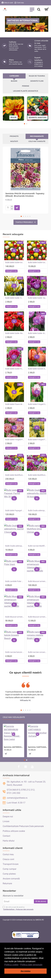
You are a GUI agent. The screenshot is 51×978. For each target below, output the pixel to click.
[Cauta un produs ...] (38, 9)
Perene (25, 86)
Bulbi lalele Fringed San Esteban (37, 404)
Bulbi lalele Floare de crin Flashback (14, 404)
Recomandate (37, 136)
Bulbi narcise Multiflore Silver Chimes (37, 546)
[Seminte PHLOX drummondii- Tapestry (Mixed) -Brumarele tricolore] (25, 169)
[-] (11, 209)
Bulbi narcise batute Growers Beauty (14, 652)
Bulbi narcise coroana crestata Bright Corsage (37, 652)
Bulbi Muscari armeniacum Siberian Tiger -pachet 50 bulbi (14, 617)
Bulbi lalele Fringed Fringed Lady (37, 439)
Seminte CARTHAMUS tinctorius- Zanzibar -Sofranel (37, 747)
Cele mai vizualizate (14, 717)
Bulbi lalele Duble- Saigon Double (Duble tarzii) (37, 298)
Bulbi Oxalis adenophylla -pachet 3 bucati (14, 546)
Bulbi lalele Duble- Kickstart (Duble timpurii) (37, 333)
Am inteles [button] (25, 971)
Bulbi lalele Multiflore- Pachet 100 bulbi (14, 475)
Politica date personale (31, 964)
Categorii (14, 76)
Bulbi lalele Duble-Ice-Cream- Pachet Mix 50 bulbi (14, 262)
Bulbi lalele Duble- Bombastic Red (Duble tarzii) (14, 333)
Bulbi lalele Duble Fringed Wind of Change (14, 369)
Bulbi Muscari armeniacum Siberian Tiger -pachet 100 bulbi (37, 581)
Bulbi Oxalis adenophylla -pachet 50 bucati (37, 510)
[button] (43, 964)
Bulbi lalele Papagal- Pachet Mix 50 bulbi (14, 510)
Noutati (14, 141)
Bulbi (13, 117)
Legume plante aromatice (25, 91)
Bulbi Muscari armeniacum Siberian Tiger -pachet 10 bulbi (37, 617)
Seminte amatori (37, 117)
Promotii (14, 136)
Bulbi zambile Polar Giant (14, 581)
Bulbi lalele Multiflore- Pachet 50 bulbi (37, 475)
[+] (11, 206)
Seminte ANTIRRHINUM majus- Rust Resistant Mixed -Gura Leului (13, 747)
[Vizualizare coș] (46, 9)
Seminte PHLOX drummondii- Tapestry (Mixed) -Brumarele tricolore (24, 194)
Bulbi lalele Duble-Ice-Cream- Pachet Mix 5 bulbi (37, 262)
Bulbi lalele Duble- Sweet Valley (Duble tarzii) (14, 298)
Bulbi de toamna (37, 76)
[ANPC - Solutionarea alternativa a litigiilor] (25, 934)
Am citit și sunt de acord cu (18, 908)
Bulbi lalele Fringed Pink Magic (14, 439)
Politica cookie (11, 964)
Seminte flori (37, 81)
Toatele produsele (24, 222)
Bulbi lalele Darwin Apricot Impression (37, 369)
